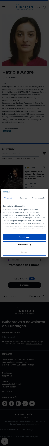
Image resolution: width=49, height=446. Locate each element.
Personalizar (23, 245)
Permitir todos (24, 237)
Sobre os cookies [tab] (39, 198)
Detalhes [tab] (23, 198)
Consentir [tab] (8, 198)
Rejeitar (24, 252)
